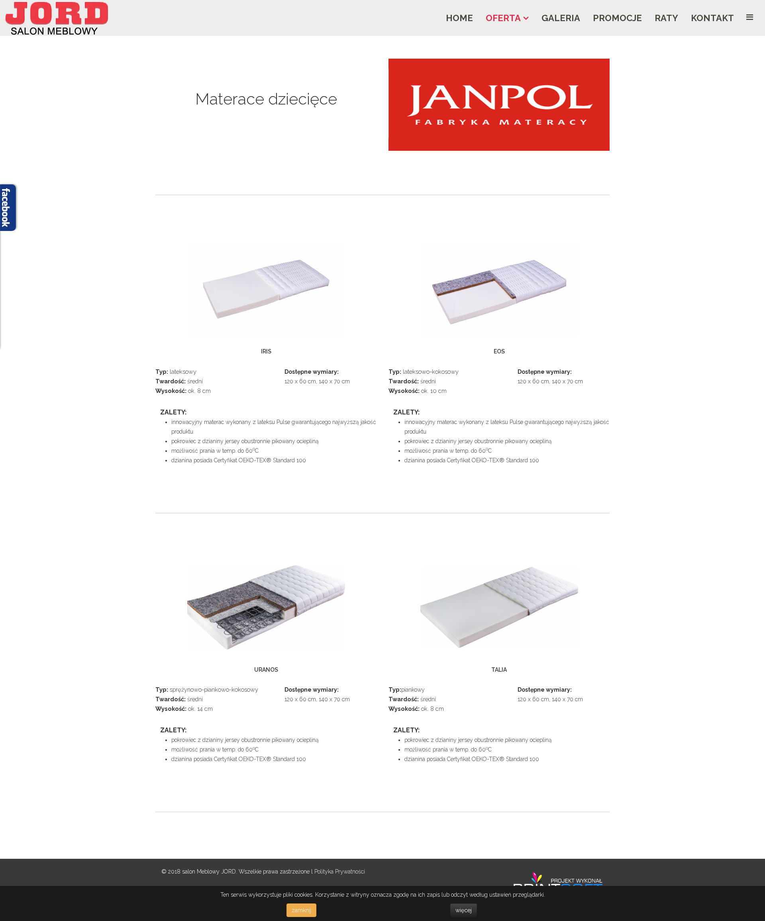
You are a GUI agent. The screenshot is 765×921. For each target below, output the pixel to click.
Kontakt (712, 18)
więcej (463, 910)
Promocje (617, 18)
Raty (666, 18)
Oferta (503, 18)
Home (459, 18)
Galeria (560, 18)
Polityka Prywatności (339, 871)
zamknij (301, 910)
